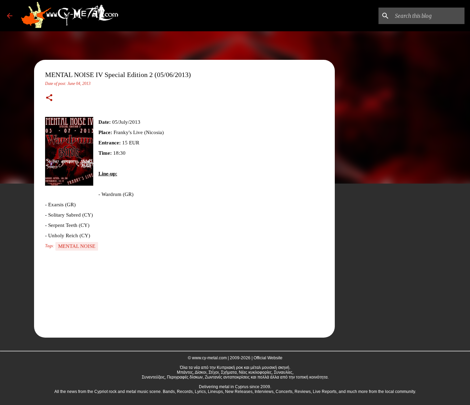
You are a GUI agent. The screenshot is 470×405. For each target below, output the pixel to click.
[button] (49, 98)
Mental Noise (76, 246)
